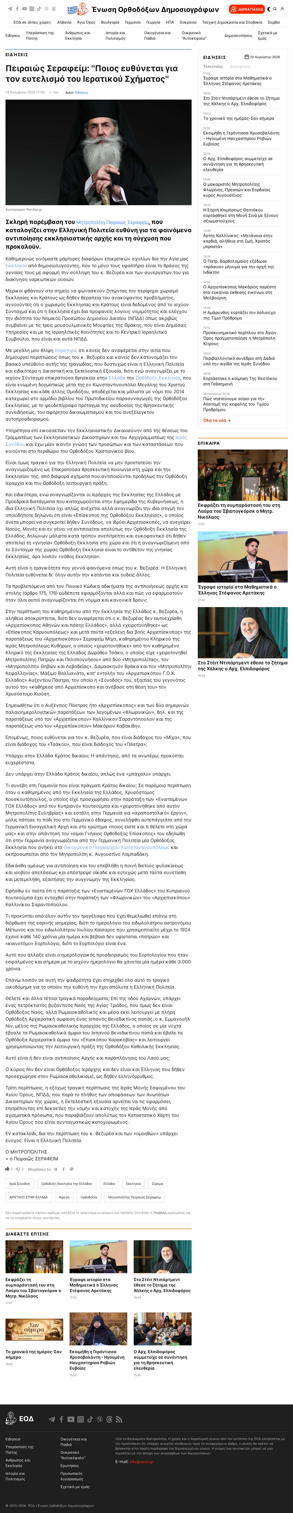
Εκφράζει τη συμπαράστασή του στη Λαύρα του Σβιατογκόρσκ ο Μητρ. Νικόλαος (239, 511)
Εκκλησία (16, 265)
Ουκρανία (188, 22)
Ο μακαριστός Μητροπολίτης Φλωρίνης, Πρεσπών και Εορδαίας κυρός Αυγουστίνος (237, 190)
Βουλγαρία (110, 22)
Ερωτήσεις (69, 1465)
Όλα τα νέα (214, 420)
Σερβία (274, 22)
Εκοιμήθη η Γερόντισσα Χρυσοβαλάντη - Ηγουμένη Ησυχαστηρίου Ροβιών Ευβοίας (241, 138)
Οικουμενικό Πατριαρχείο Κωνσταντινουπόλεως (116, 847)
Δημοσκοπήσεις (238, 35)
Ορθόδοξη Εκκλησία (158, 378)
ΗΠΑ (170, 22)
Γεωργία (153, 22)
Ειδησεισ (12, 1439)
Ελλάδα (118, 378)
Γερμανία (133, 22)
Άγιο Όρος (86, 22)
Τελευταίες (213, 66)
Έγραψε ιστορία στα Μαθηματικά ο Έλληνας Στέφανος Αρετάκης (94, 1285)
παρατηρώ (66, 350)
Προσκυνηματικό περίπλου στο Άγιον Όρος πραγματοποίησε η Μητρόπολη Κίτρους (239, 338)
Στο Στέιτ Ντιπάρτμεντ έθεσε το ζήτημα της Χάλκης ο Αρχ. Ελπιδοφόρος (162, 1285)
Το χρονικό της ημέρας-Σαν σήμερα (238, 118)
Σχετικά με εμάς (75, 1486)
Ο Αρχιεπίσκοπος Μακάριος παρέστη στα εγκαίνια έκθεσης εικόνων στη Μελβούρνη (239, 292)
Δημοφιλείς (240, 66)
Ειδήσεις (16, 54)
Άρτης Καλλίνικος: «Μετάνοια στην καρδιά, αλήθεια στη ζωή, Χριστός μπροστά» (237, 241)
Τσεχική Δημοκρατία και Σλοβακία (232, 22)
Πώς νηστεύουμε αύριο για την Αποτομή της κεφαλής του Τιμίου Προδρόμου (236, 404)
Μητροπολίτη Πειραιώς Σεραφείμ (112, 222)
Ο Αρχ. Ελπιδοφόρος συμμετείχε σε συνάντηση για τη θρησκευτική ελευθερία (238, 164)
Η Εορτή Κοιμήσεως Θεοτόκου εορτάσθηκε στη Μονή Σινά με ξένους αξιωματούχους (240, 215)
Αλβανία (64, 22)
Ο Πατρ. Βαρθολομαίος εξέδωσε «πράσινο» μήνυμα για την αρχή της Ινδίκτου (238, 267)
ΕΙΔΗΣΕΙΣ (12, 35)
